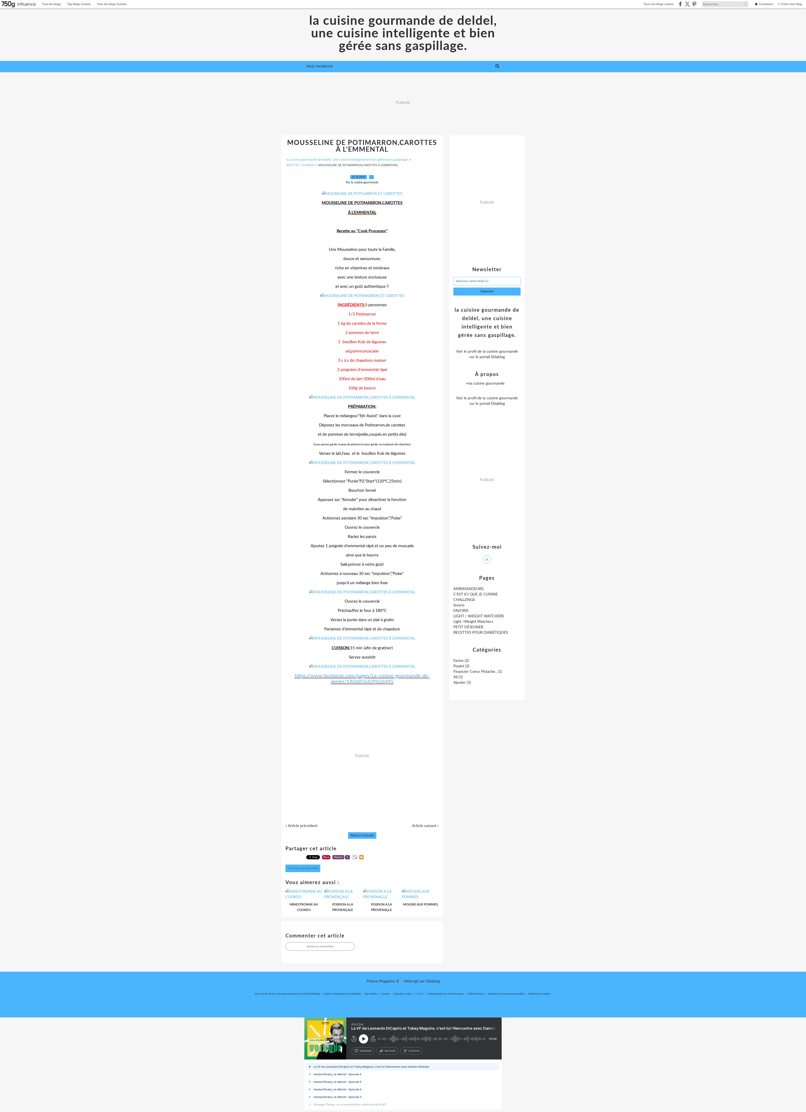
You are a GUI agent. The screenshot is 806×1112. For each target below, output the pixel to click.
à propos (414, 1051)
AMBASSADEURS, (468, 589)
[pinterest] (694, 4)
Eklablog (433, 981)
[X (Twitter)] (687, 4)
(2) (461, 661)
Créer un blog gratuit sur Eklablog (342, 993)
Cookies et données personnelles (506, 993)
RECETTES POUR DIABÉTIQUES (480, 633)
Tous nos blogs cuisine (659, 4)
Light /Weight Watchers (473, 622)
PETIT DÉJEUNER (468, 627)
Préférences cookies (539, 993)
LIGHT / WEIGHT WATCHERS (478, 616)
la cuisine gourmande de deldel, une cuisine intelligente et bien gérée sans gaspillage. (403, 34)
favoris (458, 605)
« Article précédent (301, 826)
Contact (385, 993)
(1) (477, 672)
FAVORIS (460, 611)
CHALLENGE (464, 600)
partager (390, 1051)
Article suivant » (425, 826)
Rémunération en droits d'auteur (446, 993)
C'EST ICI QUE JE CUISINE (475, 594)
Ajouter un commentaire (320, 946)
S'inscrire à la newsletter (303, 868)
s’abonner (366, 1051)
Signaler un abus (403, 993)
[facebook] (680, 4)
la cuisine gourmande (500, 352)
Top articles (371, 993)
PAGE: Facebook (319, 66)
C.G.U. (420, 993)
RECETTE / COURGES (301, 165)
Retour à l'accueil (362, 835)
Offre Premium (476, 993)
